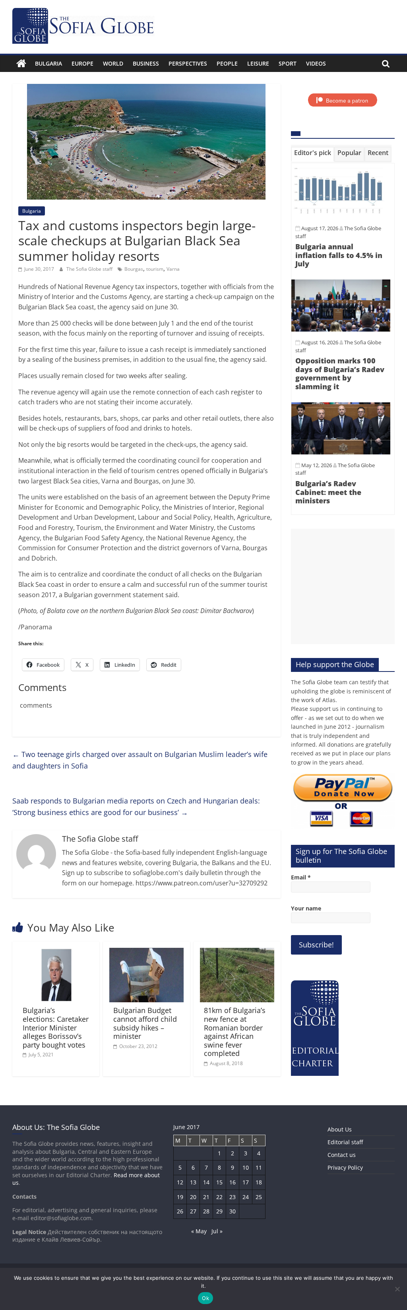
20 (193, 1197)
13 (193, 1182)
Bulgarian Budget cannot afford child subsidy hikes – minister (145, 1023)
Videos (316, 63)
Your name (306, 908)
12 (180, 1182)
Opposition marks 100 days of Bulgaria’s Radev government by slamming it (339, 373)
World (113, 63)
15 (219, 1182)
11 (259, 1167)
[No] (397, 1289)
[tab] (312, 154)
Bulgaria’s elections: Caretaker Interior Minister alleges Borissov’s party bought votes (56, 1027)
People (227, 63)
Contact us (342, 1155)
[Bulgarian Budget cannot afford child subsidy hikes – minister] (146, 952)
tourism (154, 269)
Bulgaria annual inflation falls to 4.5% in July (338, 255)
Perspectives (188, 63)
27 (193, 1211)
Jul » (217, 1231)
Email (301, 877)
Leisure (258, 63)
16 (232, 1182)
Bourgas (133, 269)
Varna (173, 269)
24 (245, 1197)
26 (180, 1211)
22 (219, 1197)
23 (232, 1197)
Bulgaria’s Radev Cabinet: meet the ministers (328, 492)
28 (206, 1211)
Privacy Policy (345, 1167)
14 (206, 1182)
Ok (205, 1298)
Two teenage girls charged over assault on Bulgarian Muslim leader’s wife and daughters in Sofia (139, 759)
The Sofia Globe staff (90, 269)
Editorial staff (345, 1142)
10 (245, 1167)
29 (219, 1211)
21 (206, 1197)
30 (232, 1211)
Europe (82, 63)
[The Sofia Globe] (21, 63)
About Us (340, 1129)
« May (199, 1231)
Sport (288, 63)
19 (180, 1197)
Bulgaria (48, 63)
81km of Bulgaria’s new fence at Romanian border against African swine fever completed (235, 1031)
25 (259, 1197)
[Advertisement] (343, 586)
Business (146, 63)
